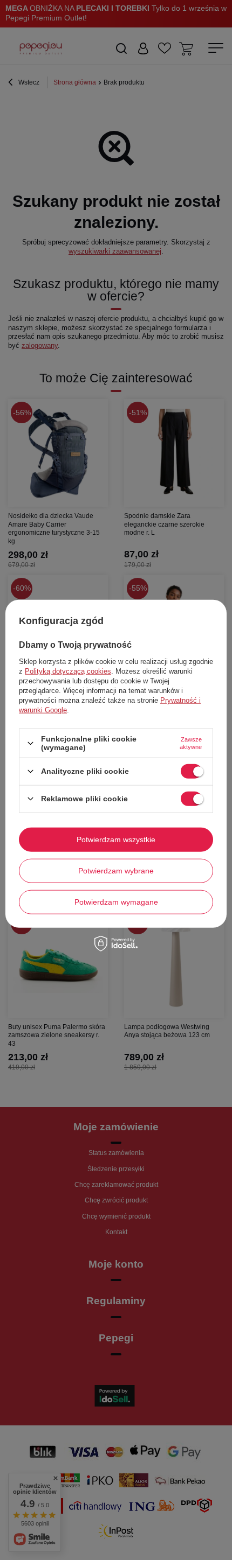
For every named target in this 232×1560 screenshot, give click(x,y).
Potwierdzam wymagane (116, 902)
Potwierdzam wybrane (116, 870)
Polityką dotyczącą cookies (68, 671)
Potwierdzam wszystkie (116, 839)
